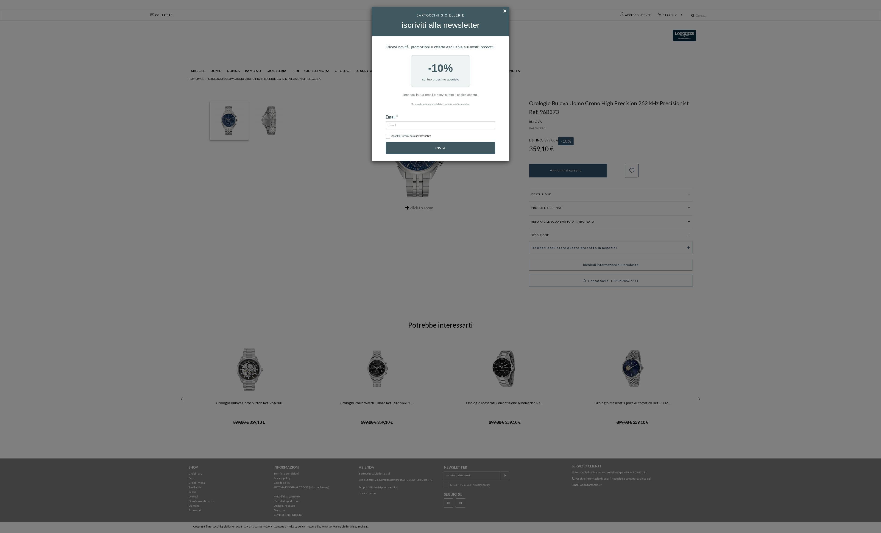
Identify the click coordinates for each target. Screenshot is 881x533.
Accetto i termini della (411, 136)
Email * (392, 116)
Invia (440, 148)
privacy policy (423, 136)
